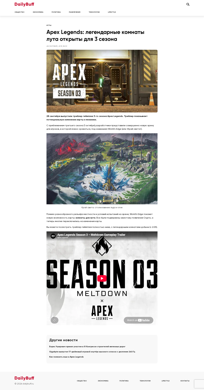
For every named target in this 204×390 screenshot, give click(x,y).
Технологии (94, 12)
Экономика (38, 12)
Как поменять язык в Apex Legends (66, 357)
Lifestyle (112, 12)
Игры (48, 25)
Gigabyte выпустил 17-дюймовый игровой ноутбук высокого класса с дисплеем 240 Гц (92, 352)
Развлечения (74, 12)
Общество (19, 12)
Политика (56, 12)
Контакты (185, 381)
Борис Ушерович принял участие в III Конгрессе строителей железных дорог (87, 347)
